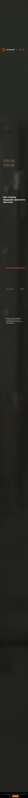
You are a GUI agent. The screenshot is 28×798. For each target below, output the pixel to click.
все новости (9, 289)
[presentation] (19, 289)
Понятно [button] (15, 796)
